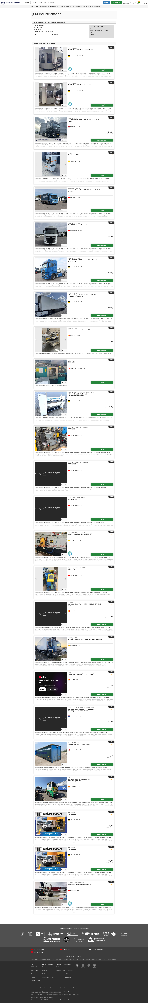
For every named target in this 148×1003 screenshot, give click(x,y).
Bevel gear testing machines (70, 959)
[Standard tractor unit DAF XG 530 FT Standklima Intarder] (51, 235)
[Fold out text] (74, 78)
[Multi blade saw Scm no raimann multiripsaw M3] (51, 340)
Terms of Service (64, 999)
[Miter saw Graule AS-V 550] (51, 164)
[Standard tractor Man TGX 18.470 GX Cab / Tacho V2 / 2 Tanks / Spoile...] (51, 129)
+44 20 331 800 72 (39, 950)
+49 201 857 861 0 (68, 950)
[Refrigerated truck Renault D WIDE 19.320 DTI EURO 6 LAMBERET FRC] (51, 649)
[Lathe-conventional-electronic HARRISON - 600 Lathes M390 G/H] (51, 894)
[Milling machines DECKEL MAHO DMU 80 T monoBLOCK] (51, 59)
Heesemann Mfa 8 (45, 959)
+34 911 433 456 (38, 952)
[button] (145, 2)
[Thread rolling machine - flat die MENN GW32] (51, 579)
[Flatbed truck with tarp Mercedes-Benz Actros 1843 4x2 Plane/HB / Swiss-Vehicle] (51, 200)
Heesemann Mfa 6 (112, 959)
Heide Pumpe (34, 959)
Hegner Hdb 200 (56, 959)
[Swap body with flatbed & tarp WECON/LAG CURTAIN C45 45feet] (51, 754)
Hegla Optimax (101, 959)
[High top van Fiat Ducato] (51, 824)
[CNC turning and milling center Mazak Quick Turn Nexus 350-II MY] (51, 544)
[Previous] (36, 59)
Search (107, 2)
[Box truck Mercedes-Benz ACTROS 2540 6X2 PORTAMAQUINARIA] (51, 789)
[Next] (65, 59)
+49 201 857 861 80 (97, 950)
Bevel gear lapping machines (87, 959)
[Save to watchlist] (112, 50)
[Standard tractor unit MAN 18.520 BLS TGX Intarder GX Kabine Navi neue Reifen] (51, 269)
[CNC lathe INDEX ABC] (51, 372)
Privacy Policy (55, 999)
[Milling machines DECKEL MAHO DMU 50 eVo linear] (51, 94)
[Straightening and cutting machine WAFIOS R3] (51, 439)
